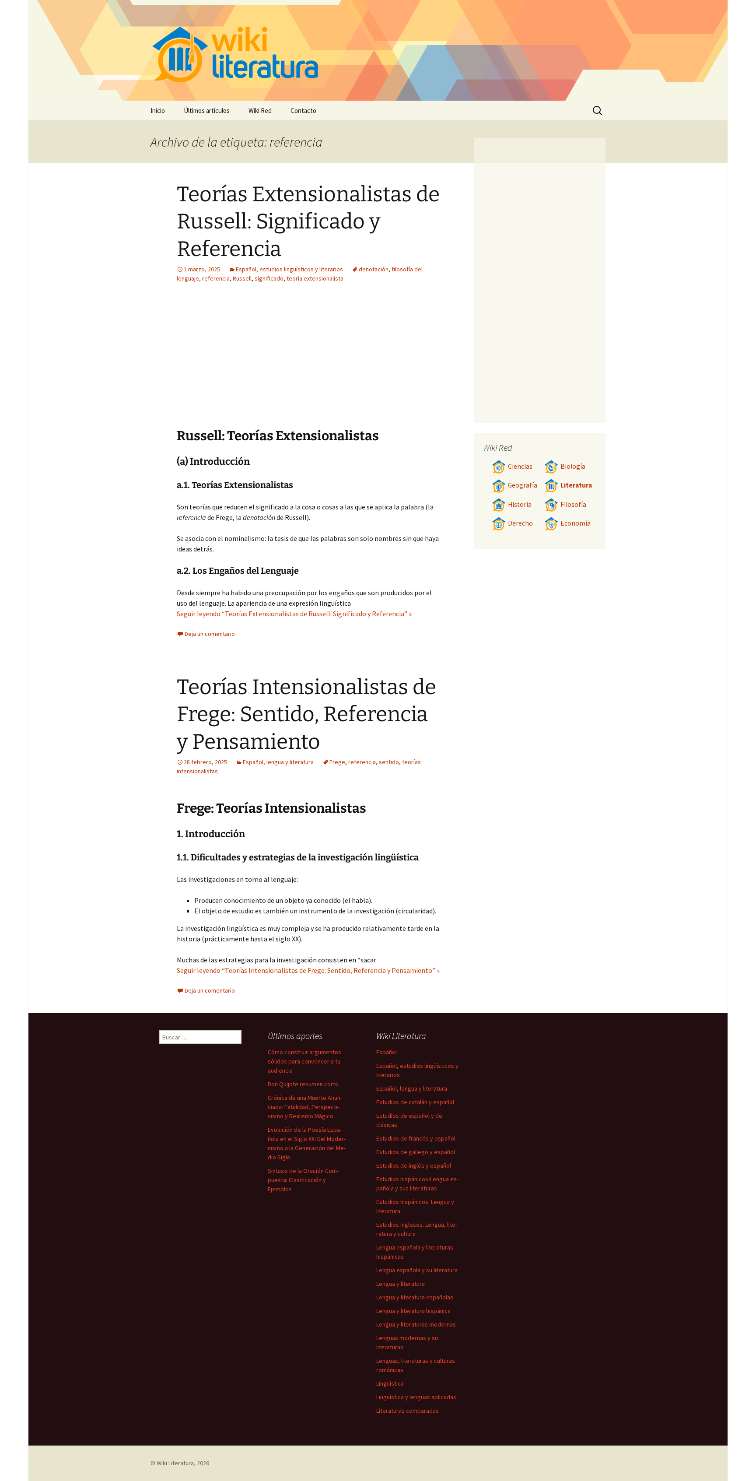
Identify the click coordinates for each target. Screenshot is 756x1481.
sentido (389, 762)
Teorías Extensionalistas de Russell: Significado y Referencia (308, 222)
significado (269, 278)
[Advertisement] (363, 362)
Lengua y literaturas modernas (416, 1324)
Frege (337, 762)
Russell (242, 278)
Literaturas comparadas (407, 1410)
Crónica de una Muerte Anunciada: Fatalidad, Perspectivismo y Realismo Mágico (305, 1107)
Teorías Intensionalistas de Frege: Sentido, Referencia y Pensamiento (306, 714)
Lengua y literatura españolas (414, 1297)
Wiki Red (260, 110)
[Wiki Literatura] (378, 50)
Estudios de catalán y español (415, 1102)
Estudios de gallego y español (415, 1152)
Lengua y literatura (400, 1284)
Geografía (522, 485)
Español (386, 1052)
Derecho (520, 523)
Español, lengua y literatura (278, 762)
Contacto (303, 110)
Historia (520, 504)
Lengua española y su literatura (417, 1270)
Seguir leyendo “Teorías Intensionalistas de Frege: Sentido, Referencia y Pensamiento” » (308, 970)
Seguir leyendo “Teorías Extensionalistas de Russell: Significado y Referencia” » (294, 613)
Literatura (576, 485)
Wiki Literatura (175, 1463)
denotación (373, 269)
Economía (575, 523)
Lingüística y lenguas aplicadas (416, 1397)
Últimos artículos (207, 110)
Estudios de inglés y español (413, 1165)
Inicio (157, 110)
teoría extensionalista (315, 278)
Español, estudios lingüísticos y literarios (289, 269)
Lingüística (390, 1383)
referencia (216, 278)
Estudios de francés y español (415, 1138)
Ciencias (520, 466)
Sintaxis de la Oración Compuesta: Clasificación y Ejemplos (303, 1180)
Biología (572, 466)
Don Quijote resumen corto (303, 1084)
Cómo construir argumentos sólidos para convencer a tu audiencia (304, 1061)
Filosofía (573, 504)
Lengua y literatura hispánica (413, 1311)
